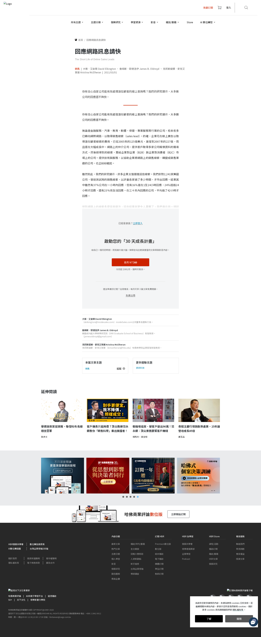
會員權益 (240, 553)
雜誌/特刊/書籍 (138, 543)
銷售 (77, 68)
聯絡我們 (240, 543)
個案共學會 (187, 543)
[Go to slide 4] (134, 497)
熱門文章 (115, 548)
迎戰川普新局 (137, 553)
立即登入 (138, 223)
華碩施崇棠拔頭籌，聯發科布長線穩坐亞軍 (62, 428)
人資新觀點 (136, 558)
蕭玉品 (181, 436)
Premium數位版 (163, 543)
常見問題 (240, 548)
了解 (208, 619)
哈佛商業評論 (14, 595)
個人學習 (115, 558)
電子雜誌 (159, 558)
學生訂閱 (159, 568)
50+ (10, 599)
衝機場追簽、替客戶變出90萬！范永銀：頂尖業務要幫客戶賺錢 (153, 428)
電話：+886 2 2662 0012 (91, 613)
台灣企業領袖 (137, 568)
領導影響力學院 (37, 599)
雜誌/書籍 (213, 553)
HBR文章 (213, 558)
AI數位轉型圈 (14, 548)
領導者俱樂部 (188, 548)
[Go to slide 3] (130, 497)
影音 (113, 563)
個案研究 (115, 568)
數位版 (158, 548)
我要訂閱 (208, 7)
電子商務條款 (33, 562)
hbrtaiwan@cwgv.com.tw (60, 617)
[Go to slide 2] (127, 497)
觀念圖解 (115, 573)
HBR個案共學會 (15, 544)
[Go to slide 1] (123, 497)
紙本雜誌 (159, 553)
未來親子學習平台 (34, 595)
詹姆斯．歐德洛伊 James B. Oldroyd (139, 68)
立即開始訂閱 (178, 514)
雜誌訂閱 (213, 548)
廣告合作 (50, 562)
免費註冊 (130, 295)
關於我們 (12, 558)
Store (190, 22)
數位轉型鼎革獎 (37, 544)
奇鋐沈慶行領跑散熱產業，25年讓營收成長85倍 (199, 428)
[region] (130, 475)
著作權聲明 (51, 558)
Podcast (186, 558)
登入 (228, 7)
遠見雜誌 (52, 595)
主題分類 (115, 553)
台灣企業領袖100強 (39, 548)
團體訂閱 (159, 563)
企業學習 (186, 553)
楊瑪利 (136, 436)
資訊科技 (140, 368)
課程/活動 (213, 543)
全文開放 (135, 548)
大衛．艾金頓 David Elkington (99, 68)
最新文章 (115, 543)
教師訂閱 (159, 573)
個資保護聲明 (33, 558)
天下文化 (21, 599)
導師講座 (135, 573)
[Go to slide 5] (138, 497)
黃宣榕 (144, 436)
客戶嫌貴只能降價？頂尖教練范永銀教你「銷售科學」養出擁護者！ (107, 428)
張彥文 (44, 436)
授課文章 (240, 558)
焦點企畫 (115, 578)
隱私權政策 (13, 562)
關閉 (239, 619)
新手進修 (135, 563)
